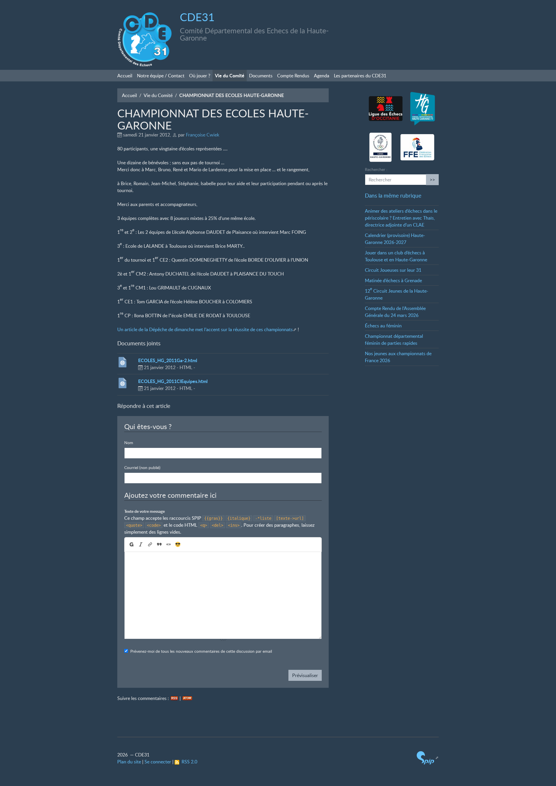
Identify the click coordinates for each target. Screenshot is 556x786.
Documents (260, 75)
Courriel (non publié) (142, 467)
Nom (128, 442)
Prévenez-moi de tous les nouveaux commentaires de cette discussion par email (201, 651)
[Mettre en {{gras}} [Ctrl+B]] (131, 544)
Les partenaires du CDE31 (360, 75)
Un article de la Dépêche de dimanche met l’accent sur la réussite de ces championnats (205, 329)
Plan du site (129, 761)
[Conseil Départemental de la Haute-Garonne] (422, 109)
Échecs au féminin (383, 325)
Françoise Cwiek (202, 135)
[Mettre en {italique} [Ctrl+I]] (140, 544)
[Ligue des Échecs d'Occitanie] (385, 109)
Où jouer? (199, 75)
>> (432, 179)
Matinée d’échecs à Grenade (393, 280)
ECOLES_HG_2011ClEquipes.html (173, 381)
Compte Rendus (293, 75)
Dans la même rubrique (393, 195)
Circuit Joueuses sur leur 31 (393, 270)
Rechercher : (376, 169)
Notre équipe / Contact (160, 75)
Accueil (124, 75)
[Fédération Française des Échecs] (417, 147)
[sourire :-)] (177, 544)
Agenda (321, 75)
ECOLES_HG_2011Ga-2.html (167, 360)
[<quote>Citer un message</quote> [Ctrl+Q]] (159, 544)
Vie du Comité (229, 75)
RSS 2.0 (188, 761)
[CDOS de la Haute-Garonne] (380, 147)
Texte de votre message (144, 511)
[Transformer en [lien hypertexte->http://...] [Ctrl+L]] (150, 544)
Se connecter (158, 761)
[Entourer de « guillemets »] (168, 544)
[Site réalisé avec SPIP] (428, 757)
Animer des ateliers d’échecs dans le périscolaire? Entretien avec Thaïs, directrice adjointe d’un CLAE (401, 218)
